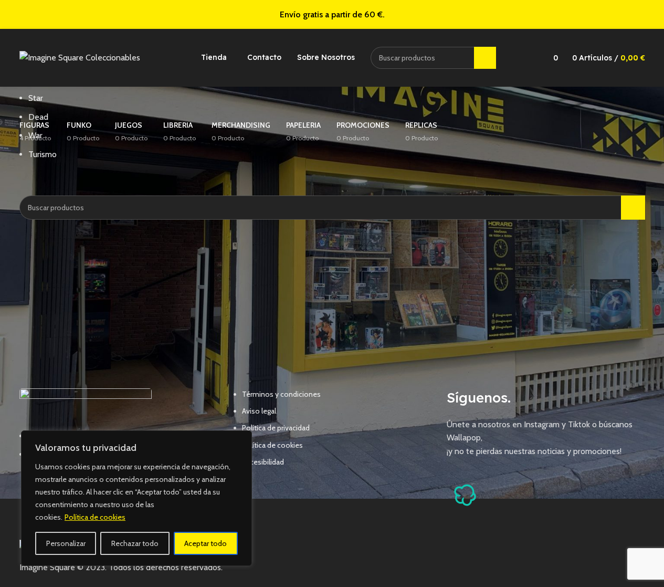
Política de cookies (95, 517)
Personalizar (66, 543)
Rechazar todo (135, 543)
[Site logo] (79, 57)
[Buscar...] (485, 58)
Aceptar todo (205, 543)
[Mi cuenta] (526, 57)
